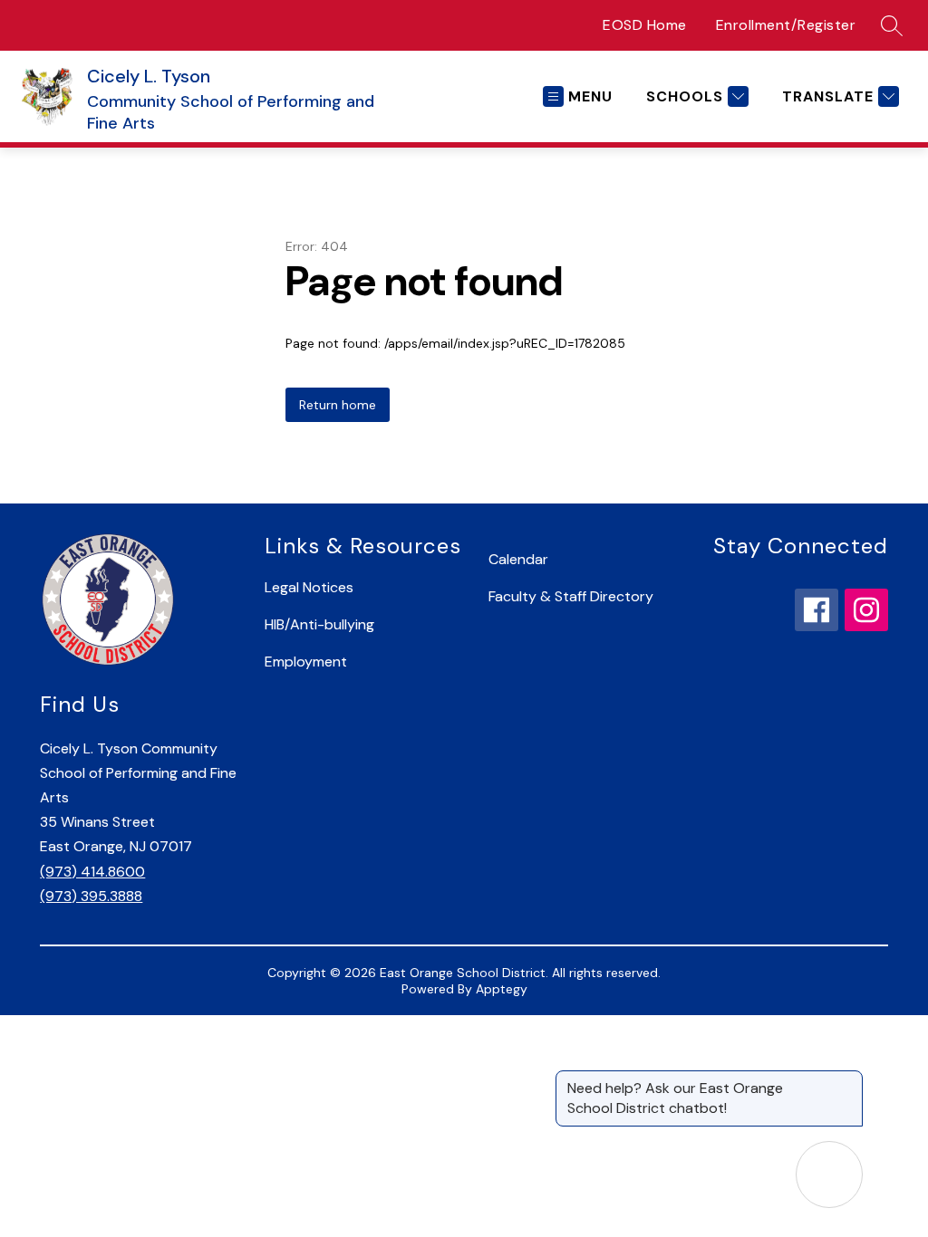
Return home (337, 405)
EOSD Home (645, 24)
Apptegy (501, 989)
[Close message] (848, 1079)
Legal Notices (309, 587)
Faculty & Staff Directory (570, 596)
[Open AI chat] (829, 1174)
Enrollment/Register (786, 24)
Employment (306, 661)
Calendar (518, 559)
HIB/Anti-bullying (319, 624)
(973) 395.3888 (91, 896)
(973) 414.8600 (92, 871)
